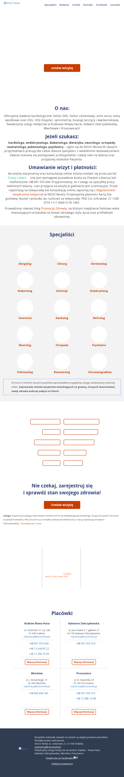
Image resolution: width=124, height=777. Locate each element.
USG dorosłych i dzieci (79, 442)
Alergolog (25, 264)
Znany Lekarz (17, 178)
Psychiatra (99, 345)
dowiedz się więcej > (62, 77)
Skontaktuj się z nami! (30, 523)
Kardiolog (62, 318)
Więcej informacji (37, 662)
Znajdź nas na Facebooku (59, 758)
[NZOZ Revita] (13, 3)
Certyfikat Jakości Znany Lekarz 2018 (58, 575)
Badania (64, 4)
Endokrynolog (99, 291)
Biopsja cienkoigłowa (44, 421)
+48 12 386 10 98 (86, 698)
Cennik (76, 4)
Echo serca (50, 431)
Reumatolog (62, 372)
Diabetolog (25, 291)
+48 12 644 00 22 (39, 648)
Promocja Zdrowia (54, 208)
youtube (115, 4)
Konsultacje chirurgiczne (81, 431)
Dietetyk (62, 291)
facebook (101, 4)
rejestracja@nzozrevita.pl (37, 636)
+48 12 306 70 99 (39, 654)
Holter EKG (51, 462)
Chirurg (62, 264)
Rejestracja (93, 589)
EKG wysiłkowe (48, 452)
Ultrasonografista (100, 372)
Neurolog (25, 345)
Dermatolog (99, 264)
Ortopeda (62, 345)
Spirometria (74, 462)
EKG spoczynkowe (46, 442)
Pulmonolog (25, 372)
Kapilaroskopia (75, 452)
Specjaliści (50, 4)
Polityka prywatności (62, 764)
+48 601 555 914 (85, 643)
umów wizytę (62, 68)
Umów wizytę (62, 505)
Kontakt (88, 4)
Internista (25, 318)
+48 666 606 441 (38, 693)
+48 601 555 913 (85, 693)
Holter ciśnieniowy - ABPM (82, 421)
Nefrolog (99, 318)
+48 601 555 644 (38, 643)
